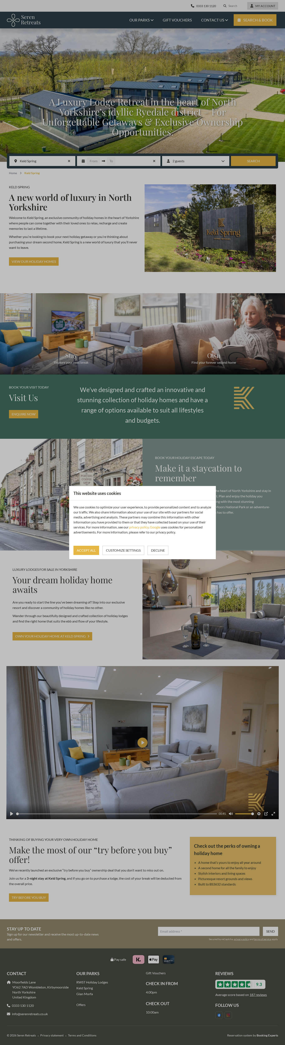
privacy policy (139, 527)
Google (155, 527)
